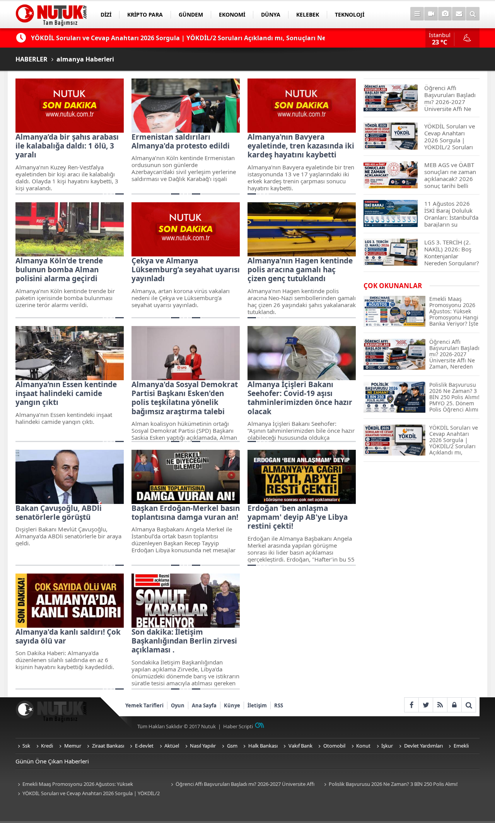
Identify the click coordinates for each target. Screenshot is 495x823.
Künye (232, 705)
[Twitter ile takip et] (425, 704)
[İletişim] (459, 13)
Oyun (177, 705)
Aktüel (171, 745)
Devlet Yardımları (423, 745)
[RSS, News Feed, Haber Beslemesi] (440, 704)
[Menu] (417, 13)
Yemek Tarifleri (144, 705)
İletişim (257, 705)
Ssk (26, 745)
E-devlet (144, 745)
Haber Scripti (238, 726)
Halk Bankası (263, 745)
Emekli (461, 745)
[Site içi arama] (473, 13)
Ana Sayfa (204, 705)
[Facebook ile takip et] (411, 704)
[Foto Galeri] (445, 13)
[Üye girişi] (454, 704)
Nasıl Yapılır (203, 745)
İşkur (387, 745)
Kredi (47, 745)
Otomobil (334, 745)
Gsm (232, 745)
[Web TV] (431, 13)
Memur (72, 745)
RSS (278, 705)
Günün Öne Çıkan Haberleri (52, 761)
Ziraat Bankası (108, 745)
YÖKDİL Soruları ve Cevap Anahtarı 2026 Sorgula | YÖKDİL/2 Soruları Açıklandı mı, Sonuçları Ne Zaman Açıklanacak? (87, 794)
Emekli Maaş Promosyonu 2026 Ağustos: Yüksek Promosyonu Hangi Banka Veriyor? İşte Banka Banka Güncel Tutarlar (84, 784)
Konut (363, 745)
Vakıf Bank (300, 745)
